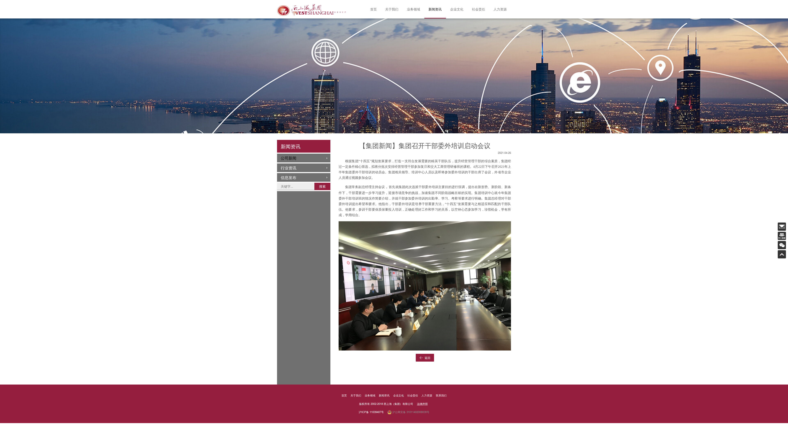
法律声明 (422, 404)
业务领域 (413, 9)
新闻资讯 (435, 9)
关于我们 (391, 9)
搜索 (322, 186)
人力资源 (500, 9)
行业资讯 (288, 167)
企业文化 (456, 9)
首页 (373, 9)
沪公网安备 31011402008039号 (410, 412)
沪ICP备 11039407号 (371, 412)
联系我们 (441, 395)
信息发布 (288, 177)
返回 (427, 358)
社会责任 (478, 9)
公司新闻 (288, 158)
